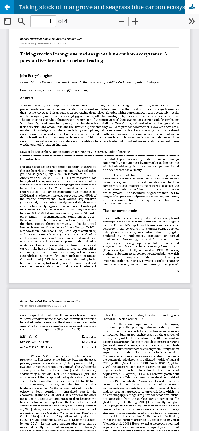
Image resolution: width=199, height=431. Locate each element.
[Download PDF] (192, 7)
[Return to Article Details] (7, 7)
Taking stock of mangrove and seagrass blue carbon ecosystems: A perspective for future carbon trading (109, 7)
